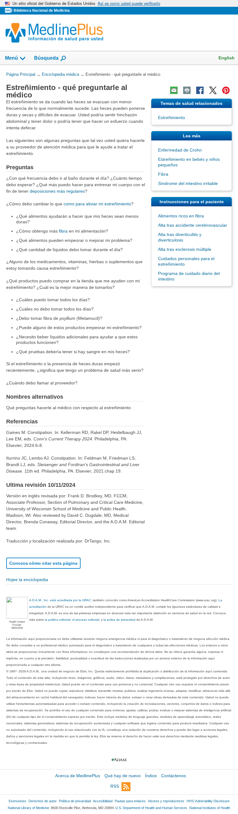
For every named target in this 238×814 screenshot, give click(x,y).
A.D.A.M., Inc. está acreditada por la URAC (60, 600)
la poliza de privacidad (119, 619)
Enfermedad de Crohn (180, 150)
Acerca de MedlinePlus (77, 775)
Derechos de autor (43, 801)
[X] (213, 90)
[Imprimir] (187, 90)
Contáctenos (173, 775)
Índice (151, 775)
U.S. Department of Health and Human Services (151, 808)
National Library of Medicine (28, 808)
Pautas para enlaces (130, 801)
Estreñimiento (171, 117)
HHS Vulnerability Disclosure (208, 801)
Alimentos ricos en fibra (181, 215)
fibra (63, 231)
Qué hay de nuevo (122, 775)
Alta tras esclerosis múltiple (184, 249)
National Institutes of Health (209, 808)
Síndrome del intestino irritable (188, 183)
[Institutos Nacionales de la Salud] (9, 10)
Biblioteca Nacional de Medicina (42, 10)
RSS (114, 786)
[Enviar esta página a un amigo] (174, 90)
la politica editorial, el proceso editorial (72, 619)
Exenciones (17, 801)
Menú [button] (11, 58)
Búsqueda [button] (46, 58)
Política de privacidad (75, 801)
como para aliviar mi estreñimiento (97, 203)
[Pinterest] (226, 90)
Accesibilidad (102, 801)
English (226, 57)
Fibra (163, 174)
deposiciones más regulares (57, 191)
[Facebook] (200, 90)
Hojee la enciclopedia (27, 579)
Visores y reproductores (166, 801)
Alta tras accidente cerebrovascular (192, 225)
